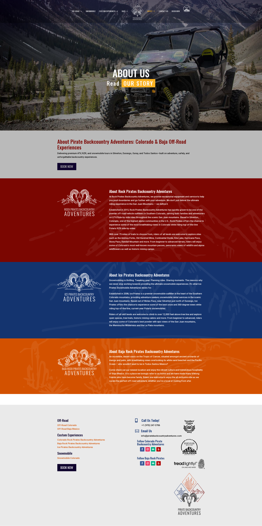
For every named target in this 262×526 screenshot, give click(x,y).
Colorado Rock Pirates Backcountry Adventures (81, 440)
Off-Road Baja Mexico (68, 429)
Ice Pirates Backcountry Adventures (75, 447)
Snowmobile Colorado (68, 458)
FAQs (123, 11)
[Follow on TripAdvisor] (153, 449)
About (149, 11)
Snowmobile (91, 11)
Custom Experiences (107, 11)
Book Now (176, 11)
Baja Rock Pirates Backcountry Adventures (78, 443)
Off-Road (75, 11)
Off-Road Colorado (67, 425)
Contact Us (163, 11)
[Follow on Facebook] (142, 449)
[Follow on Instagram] (147, 449)
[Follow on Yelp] (158, 449)
